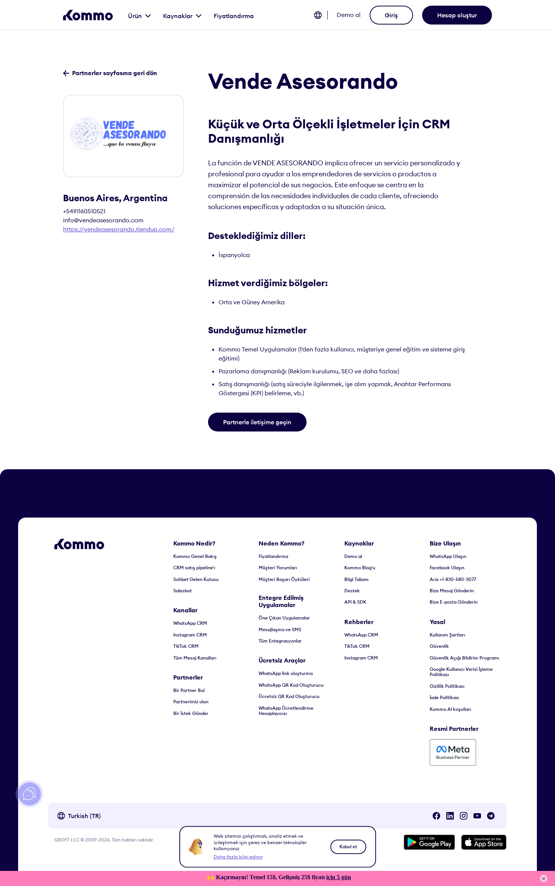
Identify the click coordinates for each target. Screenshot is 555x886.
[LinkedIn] (450, 816)
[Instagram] (463, 816)
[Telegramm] (491, 816)
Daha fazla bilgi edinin (238, 857)
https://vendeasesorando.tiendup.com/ (118, 229)
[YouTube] (477, 816)
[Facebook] (436, 816)
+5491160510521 (84, 211)
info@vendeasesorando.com (103, 220)
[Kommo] (88, 15)
